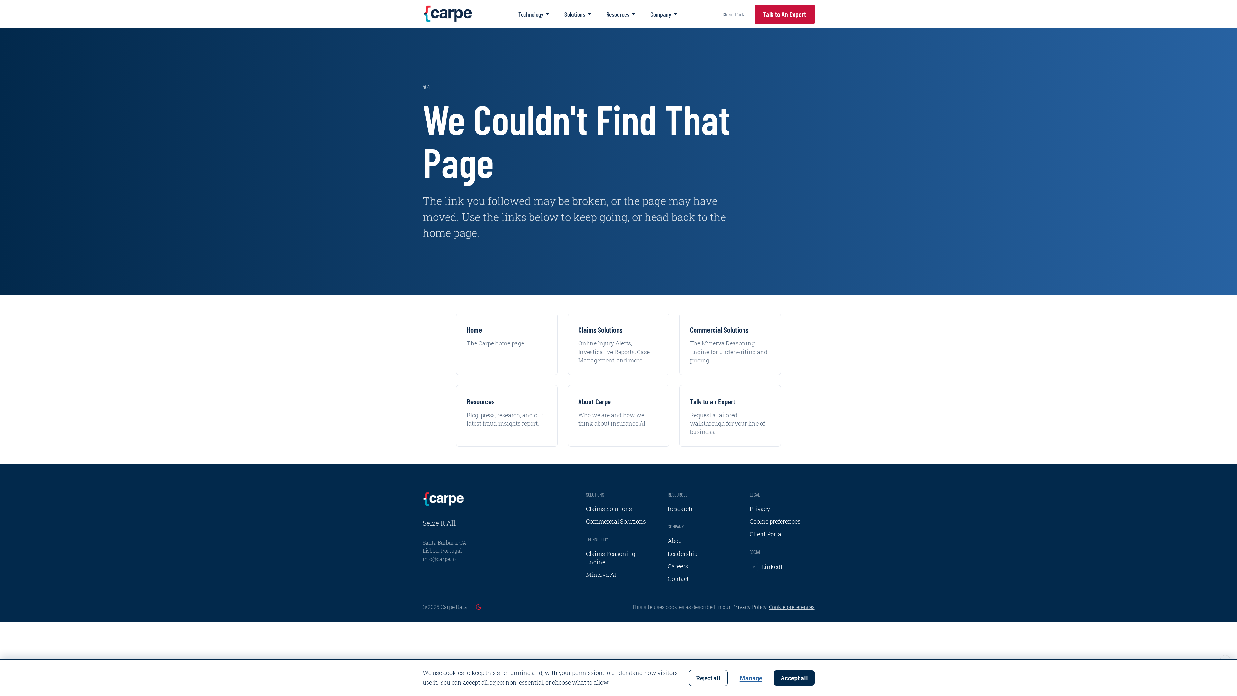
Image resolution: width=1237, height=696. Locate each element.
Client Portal (734, 14)
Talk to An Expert (784, 14)
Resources (617, 14)
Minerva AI (601, 574)
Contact (678, 579)
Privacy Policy (749, 607)
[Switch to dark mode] (478, 607)
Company (660, 14)
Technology (530, 14)
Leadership (682, 553)
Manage (751, 678)
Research (680, 509)
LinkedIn (769, 567)
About (676, 541)
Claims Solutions (609, 509)
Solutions (574, 14)
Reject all (708, 678)
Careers (678, 566)
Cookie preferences (775, 521)
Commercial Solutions (616, 521)
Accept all (794, 678)
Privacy (760, 509)
